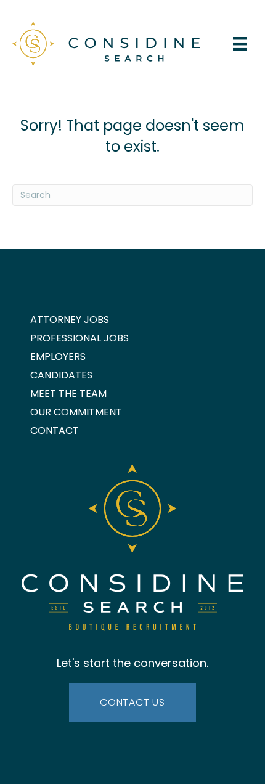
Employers (58, 356)
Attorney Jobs (69, 319)
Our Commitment (76, 412)
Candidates (61, 375)
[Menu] (239, 43)
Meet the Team (68, 393)
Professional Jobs (79, 338)
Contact (54, 430)
